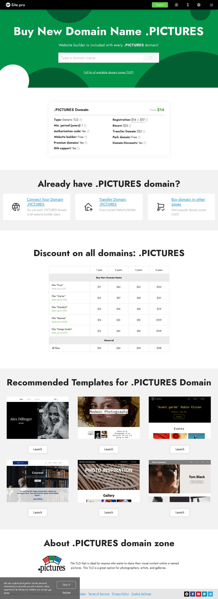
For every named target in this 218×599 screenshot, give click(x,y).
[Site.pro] (186, 594)
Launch (37, 449)
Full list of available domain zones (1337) (108, 72)
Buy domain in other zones (188, 202)
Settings (66, 592)
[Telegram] (210, 594)
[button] (160, 5)
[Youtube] (198, 594)
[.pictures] (52, 564)
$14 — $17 (137, 120)
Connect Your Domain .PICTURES (45, 202)
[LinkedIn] (204, 594)
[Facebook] (192, 594)
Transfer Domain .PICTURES (112, 202)
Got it (66, 585)
